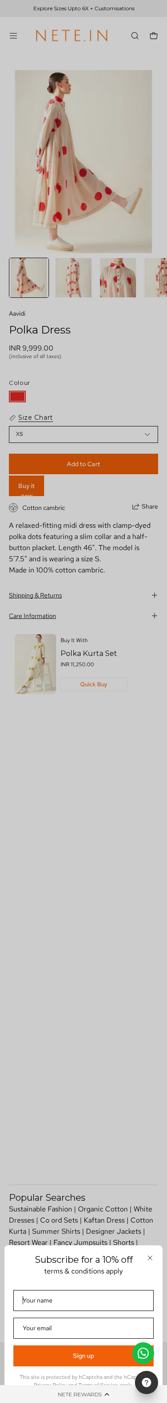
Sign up (83, 1356)
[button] (83, 1394)
